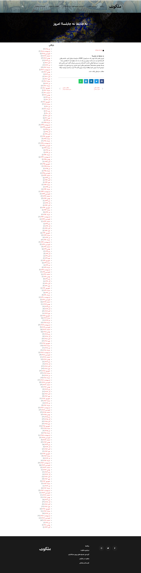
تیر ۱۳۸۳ (47, 486)
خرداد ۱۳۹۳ (46, 214)
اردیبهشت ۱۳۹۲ (45, 242)
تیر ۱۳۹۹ (47, 120)
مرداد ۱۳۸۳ (46, 483)
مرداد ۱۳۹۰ (47, 290)
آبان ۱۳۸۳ (47, 477)
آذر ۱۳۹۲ (47, 226)
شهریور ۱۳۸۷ (46, 371)
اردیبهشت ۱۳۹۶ (45, 157)
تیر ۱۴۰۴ (47, 65)
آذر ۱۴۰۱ (48, 99)
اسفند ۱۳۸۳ (46, 467)
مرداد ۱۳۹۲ (47, 235)
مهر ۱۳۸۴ (47, 451)
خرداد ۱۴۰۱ (47, 109)
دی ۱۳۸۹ (47, 306)
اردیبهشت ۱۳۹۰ (45, 297)
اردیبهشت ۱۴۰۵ (45, 51)
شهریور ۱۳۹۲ (46, 233)
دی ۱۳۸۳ (47, 472)
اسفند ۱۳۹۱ (47, 247)
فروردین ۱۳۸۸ (46, 355)
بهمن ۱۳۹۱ (47, 249)
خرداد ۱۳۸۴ (46, 460)
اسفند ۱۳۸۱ (46, 520)
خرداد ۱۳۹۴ (47, 189)
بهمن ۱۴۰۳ (47, 72)
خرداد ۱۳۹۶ (47, 155)
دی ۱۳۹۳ (47, 201)
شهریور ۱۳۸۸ (46, 343)
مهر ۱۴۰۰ (47, 118)
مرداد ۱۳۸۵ (47, 428)
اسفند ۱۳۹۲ (46, 221)
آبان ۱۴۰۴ (47, 63)
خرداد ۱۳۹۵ (47, 171)
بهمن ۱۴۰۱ (47, 95)
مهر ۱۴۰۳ (47, 79)
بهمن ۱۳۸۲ (47, 497)
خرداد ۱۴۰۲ (47, 90)
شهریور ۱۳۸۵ (46, 426)
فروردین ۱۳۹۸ (46, 145)
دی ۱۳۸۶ (47, 389)
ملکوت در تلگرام (54, 6)
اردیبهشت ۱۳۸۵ (45, 435)
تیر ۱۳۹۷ (47, 150)
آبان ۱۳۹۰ (47, 283)
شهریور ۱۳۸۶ (46, 398)
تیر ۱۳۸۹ (47, 320)
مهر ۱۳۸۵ (47, 424)
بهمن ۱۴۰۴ (47, 58)
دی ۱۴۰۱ (48, 97)
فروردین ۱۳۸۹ (46, 327)
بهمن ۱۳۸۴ (46, 442)
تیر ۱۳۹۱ (48, 265)
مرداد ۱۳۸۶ (47, 401)
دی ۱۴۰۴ (47, 60)
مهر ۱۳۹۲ (47, 231)
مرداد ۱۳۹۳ (47, 210)
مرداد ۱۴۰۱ (47, 104)
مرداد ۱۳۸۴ (47, 456)
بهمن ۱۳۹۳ (47, 198)
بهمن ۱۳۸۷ (46, 359)
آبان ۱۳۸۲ (47, 504)
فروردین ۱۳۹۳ (46, 219)
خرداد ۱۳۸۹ (47, 323)
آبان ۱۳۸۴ (47, 449)
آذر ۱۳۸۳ (47, 474)
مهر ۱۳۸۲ (47, 506)
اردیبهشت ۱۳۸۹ (45, 325)
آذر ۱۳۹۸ (47, 132)
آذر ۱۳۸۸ (47, 336)
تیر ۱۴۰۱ (48, 106)
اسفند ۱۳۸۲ (46, 495)
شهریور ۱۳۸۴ (46, 454)
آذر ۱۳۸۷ (47, 364)
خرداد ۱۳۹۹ (47, 122)
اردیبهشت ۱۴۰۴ (45, 70)
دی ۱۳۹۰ (47, 279)
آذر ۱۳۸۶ (47, 391)
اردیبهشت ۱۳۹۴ (45, 191)
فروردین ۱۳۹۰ (46, 300)
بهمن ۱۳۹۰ (47, 277)
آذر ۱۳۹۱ (48, 254)
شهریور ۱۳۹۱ (46, 260)
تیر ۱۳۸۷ (47, 375)
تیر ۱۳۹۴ (47, 187)
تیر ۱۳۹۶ (47, 152)
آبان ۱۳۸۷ (47, 366)
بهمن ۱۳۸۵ (46, 414)
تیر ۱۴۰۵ (47, 49)
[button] (22, 6)
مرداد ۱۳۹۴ (47, 185)
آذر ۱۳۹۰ (48, 281)
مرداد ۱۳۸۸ (47, 346)
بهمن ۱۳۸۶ (47, 387)
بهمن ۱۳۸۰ (47, 525)
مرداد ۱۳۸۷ (47, 373)
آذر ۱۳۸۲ (47, 502)
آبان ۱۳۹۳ (47, 205)
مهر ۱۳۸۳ (47, 479)
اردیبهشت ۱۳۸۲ (45, 516)
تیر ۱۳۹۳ (47, 212)
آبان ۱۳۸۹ (47, 311)
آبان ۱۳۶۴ (47, 527)
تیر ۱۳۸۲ (47, 513)
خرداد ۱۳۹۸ (47, 141)
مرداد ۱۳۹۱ (47, 263)
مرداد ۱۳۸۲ (47, 511)
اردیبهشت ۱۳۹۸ (45, 143)
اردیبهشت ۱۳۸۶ (45, 408)
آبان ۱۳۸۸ (47, 339)
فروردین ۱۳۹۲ (46, 244)
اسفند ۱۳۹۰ (46, 274)
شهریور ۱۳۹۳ (46, 208)
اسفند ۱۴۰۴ (46, 56)
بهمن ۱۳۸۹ (47, 304)
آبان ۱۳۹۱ (47, 256)
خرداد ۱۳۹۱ (47, 267)
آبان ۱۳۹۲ (47, 228)
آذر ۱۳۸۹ (47, 309)
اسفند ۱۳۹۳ (46, 196)
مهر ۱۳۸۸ (47, 341)
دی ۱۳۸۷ (47, 362)
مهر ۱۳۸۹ (47, 313)
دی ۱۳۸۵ (47, 417)
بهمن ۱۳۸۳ (46, 470)
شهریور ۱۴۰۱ (46, 102)
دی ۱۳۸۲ (47, 500)
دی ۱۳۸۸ (47, 334)
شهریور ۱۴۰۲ (46, 88)
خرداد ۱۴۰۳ (47, 86)
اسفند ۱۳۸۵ (46, 412)
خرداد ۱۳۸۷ (46, 378)
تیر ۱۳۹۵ (47, 168)
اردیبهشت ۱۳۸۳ (45, 490)
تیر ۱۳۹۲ (47, 237)
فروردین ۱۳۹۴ (46, 194)
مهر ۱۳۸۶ (47, 396)
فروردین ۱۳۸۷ (46, 382)
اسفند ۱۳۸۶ (46, 385)
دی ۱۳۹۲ (47, 224)
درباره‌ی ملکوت (91, 6)
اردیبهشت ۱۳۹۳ (45, 217)
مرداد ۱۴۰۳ (47, 81)
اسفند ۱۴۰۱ (47, 93)
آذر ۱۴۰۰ (48, 113)
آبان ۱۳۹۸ (47, 134)
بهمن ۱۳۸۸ (46, 332)
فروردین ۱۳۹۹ (46, 127)
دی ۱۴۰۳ (47, 74)
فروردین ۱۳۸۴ (46, 465)
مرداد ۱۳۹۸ (47, 139)
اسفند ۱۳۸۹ (46, 302)
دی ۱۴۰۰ (48, 111)
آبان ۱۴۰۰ (47, 116)
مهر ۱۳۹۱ (47, 258)
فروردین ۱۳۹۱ (46, 272)
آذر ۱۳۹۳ (47, 203)
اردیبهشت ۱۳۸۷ (45, 380)
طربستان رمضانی (40, 6)
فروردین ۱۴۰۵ (46, 54)
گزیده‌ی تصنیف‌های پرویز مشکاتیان (73, 6)
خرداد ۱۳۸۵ (46, 433)
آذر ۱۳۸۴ (47, 447)
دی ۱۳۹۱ (48, 251)
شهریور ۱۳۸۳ (46, 481)
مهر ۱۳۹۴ (47, 182)
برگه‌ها (102, 6)
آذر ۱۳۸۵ (47, 419)
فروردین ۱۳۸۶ (46, 410)
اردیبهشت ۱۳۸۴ (45, 463)
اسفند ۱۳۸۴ (46, 440)
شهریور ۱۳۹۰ (46, 288)
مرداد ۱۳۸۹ (47, 318)
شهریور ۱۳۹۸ (46, 136)
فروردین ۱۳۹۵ (46, 173)
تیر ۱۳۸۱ (48, 523)
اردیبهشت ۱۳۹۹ (45, 125)
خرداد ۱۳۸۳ (46, 488)
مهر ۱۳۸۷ (47, 369)
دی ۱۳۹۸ (47, 129)
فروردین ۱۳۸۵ (46, 437)
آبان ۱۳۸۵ (47, 421)
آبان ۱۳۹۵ (47, 162)
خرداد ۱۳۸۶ (46, 405)
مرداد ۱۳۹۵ (47, 166)
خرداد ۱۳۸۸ (46, 350)
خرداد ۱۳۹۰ (47, 295)
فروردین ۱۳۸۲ (46, 518)
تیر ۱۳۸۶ (47, 403)
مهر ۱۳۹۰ (47, 286)
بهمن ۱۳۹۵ (47, 159)
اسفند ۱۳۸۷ (46, 357)
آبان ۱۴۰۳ (47, 76)
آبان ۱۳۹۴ (47, 180)
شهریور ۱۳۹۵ (46, 164)
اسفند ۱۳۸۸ (46, 329)
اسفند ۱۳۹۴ (46, 175)
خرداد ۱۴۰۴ (47, 67)
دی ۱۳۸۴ (47, 444)
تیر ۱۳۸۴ (47, 458)
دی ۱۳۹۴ (47, 178)
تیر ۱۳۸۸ (47, 348)
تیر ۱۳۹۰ (48, 293)
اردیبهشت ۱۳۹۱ (45, 270)
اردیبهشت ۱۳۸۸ (45, 352)
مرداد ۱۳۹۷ (47, 148)
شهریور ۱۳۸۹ (46, 316)
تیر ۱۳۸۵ (47, 431)
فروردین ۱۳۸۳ (46, 493)
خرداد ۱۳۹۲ (47, 240)
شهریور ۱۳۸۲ (46, 509)
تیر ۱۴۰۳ (47, 83)
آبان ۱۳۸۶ (47, 394)
